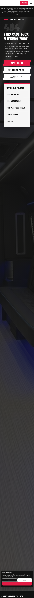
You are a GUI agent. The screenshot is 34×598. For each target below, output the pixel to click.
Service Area (13, 114)
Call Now (24, 3)
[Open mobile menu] (30, 2)
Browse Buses (13, 94)
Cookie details (9, 576)
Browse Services (14, 101)
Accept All (17, 583)
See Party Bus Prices (16, 108)
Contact (11, 121)
